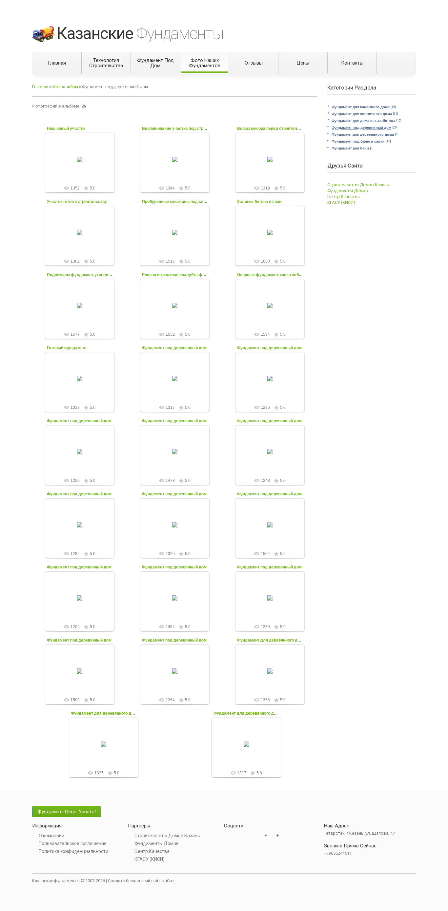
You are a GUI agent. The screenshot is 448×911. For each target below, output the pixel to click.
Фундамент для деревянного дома (363, 134)
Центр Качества (343, 196)
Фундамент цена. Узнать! (66, 812)
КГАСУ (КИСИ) (341, 202)
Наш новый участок (66, 128)
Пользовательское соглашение (73, 843)
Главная (40, 86)
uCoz (169, 880)
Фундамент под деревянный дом (361, 127)
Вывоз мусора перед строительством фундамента (287, 128)
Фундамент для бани (350, 148)
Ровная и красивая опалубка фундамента (183, 274)
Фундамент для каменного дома (361, 107)
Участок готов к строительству (77, 201)
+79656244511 (338, 853)
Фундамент (82, 176)
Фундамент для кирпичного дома (362, 114)
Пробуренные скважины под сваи (175, 201)
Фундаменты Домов (347, 190)
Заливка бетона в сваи (259, 201)
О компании (51, 835)
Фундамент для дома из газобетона (363, 121)
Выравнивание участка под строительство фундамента (197, 128)
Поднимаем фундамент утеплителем (83, 274)
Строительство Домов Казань (358, 184)
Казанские (140, 33)
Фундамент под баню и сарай (358, 141)
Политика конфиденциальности (73, 851)
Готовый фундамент (67, 348)
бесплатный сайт (143, 880)
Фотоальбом (65, 86)
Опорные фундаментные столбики (271, 274)
